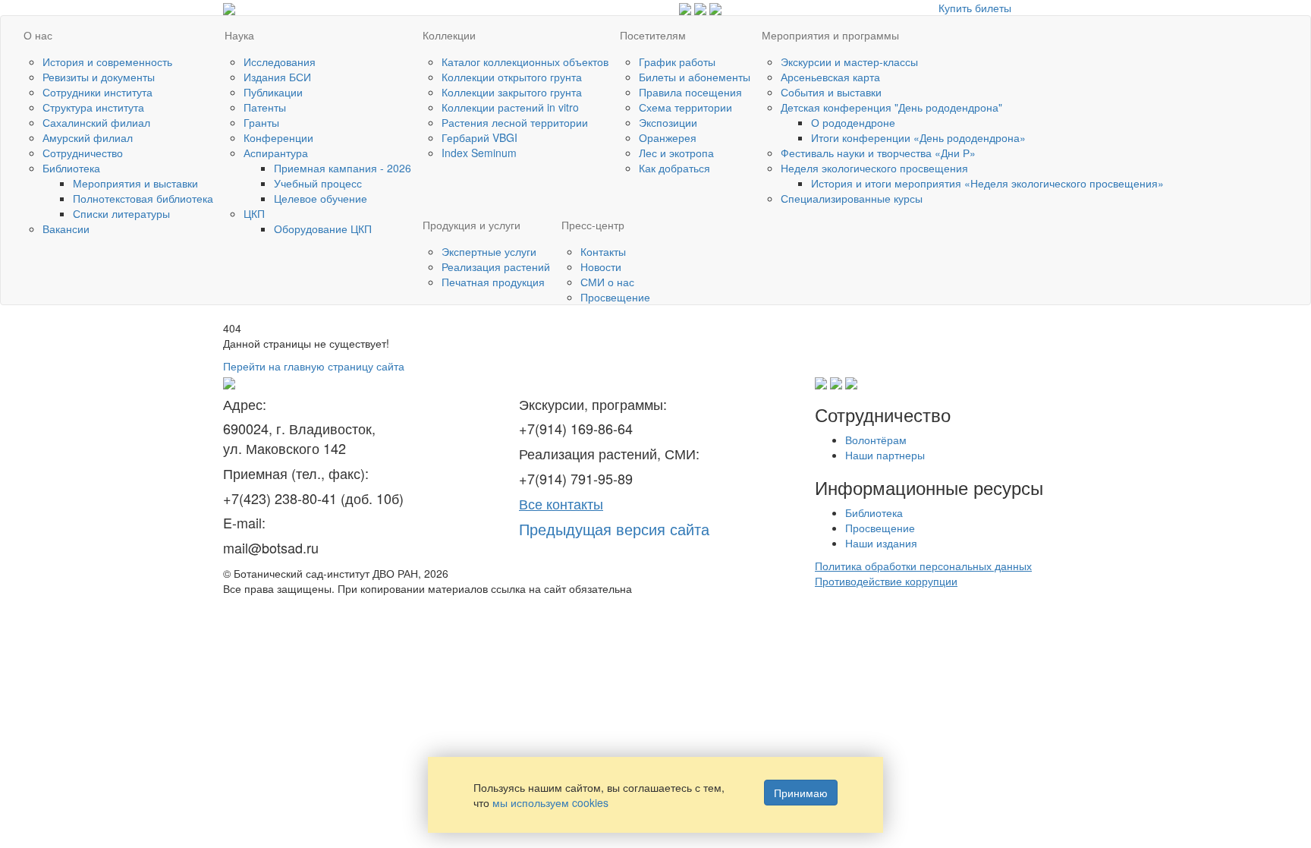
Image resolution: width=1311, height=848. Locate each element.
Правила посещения (690, 91)
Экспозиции (668, 122)
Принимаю (801, 792)
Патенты (265, 107)
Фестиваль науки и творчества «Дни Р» (878, 152)
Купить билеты (974, 7)
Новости (600, 266)
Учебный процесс (318, 183)
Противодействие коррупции (886, 580)
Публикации (273, 91)
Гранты (261, 122)
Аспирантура (276, 152)
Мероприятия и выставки (135, 183)
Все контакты (561, 503)
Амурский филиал (87, 137)
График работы (677, 61)
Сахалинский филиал (96, 122)
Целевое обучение (320, 198)
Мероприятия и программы (830, 35)
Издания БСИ (277, 76)
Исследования (280, 61)
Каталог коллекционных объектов (525, 61)
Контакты (603, 251)
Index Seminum (479, 152)
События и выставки (831, 91)
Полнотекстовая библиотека (143, 198)
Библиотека (71, 167)
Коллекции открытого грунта (512, 76)
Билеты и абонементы (694, 76)
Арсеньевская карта (830, 76)
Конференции (278, 137)
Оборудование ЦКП (323, 228)
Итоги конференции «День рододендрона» (918, 137)
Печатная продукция (493, 281)
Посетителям (653, 35)
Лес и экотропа (676, 152)
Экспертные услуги (489, 251)
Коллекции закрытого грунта (512, 91)
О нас (38, 35)
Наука (239, 35)
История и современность (107, 61)
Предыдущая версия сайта (614, 529)
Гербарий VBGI (479, 137)
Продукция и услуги (471, 224)
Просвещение (615, 296)
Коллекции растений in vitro (510, 107)
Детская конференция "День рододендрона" (891, 107)
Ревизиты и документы (98, 76)
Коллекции (449, 35)
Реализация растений (496, 266)
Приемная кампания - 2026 (342, 167)
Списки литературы (121, 213)
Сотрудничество (82, 152)
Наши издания (881, 542)
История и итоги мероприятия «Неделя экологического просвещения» (987, 183)
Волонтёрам (876, 439)
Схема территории (685, 107)
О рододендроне (853, 122)
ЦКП (254, 213)
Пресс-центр (592, 224)
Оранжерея (667, 137)
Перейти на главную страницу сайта (313, 366)
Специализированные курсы (852, 198)
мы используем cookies (550, 802)
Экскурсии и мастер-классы (849, 61)
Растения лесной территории (515, 122)
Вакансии (66, 228)
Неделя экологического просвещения (874, 167)
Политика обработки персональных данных (923, 565)
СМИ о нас (607, 281)
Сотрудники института (97, 91)
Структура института (93, 107)
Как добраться (674, 167)
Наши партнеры (885, 454)
